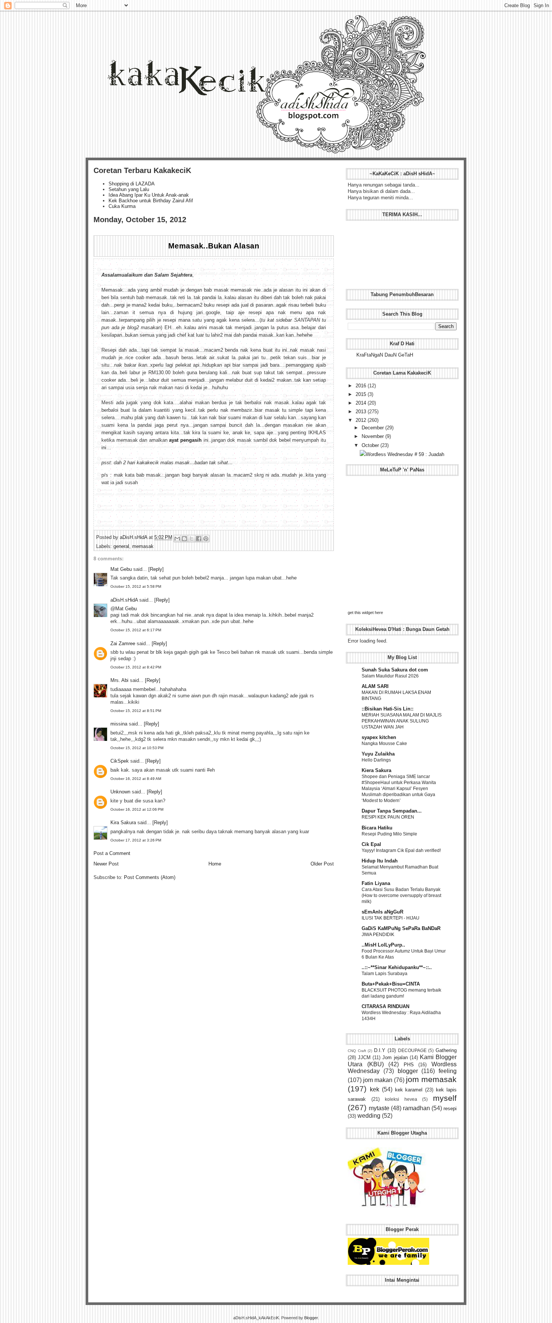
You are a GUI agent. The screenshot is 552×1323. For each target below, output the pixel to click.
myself (445, 1098)
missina (118, 724)
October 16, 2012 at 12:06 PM (136, 809)
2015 (362, 394)
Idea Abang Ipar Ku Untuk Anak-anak (149, 195)
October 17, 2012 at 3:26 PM (135, 840)
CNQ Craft (357, 1051)
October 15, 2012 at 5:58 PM (135, 586)
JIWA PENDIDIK (378, 934)
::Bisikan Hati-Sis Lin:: (387, 709)
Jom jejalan (394, 1057)
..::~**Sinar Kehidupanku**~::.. (397, 967)
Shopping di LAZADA (132, 184)
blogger (408, 1071)
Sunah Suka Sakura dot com (395, 670)
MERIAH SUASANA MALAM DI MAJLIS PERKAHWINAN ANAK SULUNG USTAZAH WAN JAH (402, 721)
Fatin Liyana (376, 883)
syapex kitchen (379, 737)
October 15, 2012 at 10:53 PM (136, 748)
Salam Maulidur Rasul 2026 (390, 676)
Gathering (446, 1050)
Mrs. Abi (119, 680)
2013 (362, 411)
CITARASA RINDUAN (385, 1006)
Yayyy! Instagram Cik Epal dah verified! (401, 850)
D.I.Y (379, 1050)
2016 (362, 385)
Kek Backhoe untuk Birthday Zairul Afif (151, 200)
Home (214, 864)
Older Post (322, 864)
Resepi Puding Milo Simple (389, 834)
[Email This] (177, 538)
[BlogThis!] (184, 538)
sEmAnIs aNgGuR (382, 912)
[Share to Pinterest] (206, 538)
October (371, 445)
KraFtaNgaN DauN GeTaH (384, 355)
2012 (362, 420)
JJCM (364, 1057)
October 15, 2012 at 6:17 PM (135, 630)
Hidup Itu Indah (380, 861)
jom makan (377, 1080)
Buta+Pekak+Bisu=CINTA (391, 984)
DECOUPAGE (412, 1050)
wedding (368, 1115)
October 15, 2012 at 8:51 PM (135, 711)
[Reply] (156, 569)
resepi (450, 1108)
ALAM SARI (375, 686)
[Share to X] (191, 538)
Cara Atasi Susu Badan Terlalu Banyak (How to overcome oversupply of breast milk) (401, 895)
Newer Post (106, 864)
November (373, 436)
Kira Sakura (123, 822)
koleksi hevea (401, 1099)
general (121, 546)
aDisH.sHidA (134, 537)
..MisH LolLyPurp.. (383, 945)
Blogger (311, 1317)
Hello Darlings (376, 760)
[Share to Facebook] (198, 538)
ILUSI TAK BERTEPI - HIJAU (390, 918)
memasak (143, 546)
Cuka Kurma (122, 206)
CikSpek (119, 761)
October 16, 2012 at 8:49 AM (135, 779)
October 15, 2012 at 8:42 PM (135, 667)
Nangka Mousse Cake (384, 743)
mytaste (379, 1108)
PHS (409, 1064)
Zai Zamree (122, 643)
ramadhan (416, 1108)
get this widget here (365, 612)
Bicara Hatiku (377, 828)
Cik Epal (371, 844)
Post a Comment (112, 853)
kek (374, 1089)
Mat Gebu (121, 569)
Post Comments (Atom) (149, 877)
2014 (362, 403)
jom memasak (431, 1079)
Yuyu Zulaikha (378, 754)
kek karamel (409, 1090)
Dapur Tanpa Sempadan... (392, 811)
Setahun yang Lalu (129, 189)
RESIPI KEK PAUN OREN (388, 817)
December (373, 427)
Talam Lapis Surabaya (384, 973)
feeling (448, 1071)
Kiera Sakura (376, 770)
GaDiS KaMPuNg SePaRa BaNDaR (401, 928)
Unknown (120, 792)
